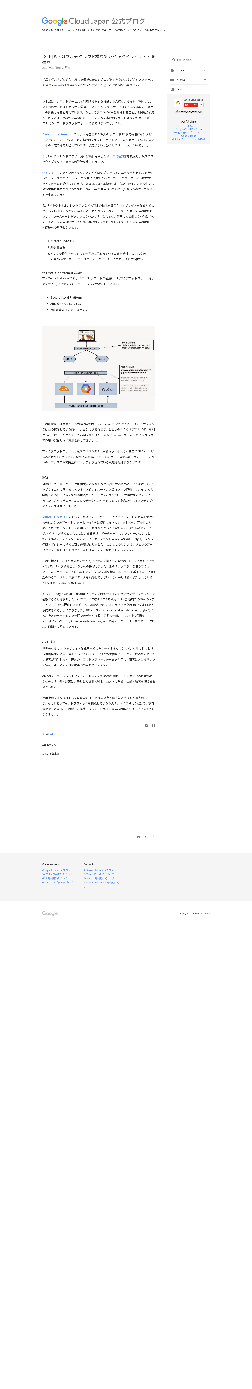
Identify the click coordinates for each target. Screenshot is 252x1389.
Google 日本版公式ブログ (56, 870)
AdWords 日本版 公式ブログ (98, 874)
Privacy (196, 913)
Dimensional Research (57, 134)
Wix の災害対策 (117, 156)
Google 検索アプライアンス (188, 132)
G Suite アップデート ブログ (57, 882)
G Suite (189, 125)
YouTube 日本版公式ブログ (57, 874)
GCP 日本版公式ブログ (54, 878)
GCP (51, 733)
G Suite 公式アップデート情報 (188, 139)
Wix (59, 85)
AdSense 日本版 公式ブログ (98, 870)
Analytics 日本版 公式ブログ (98, 878)
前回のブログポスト (55, 517)
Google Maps (188, 136)
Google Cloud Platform (188, 129)
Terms (206, 913)
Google (184, 913)
